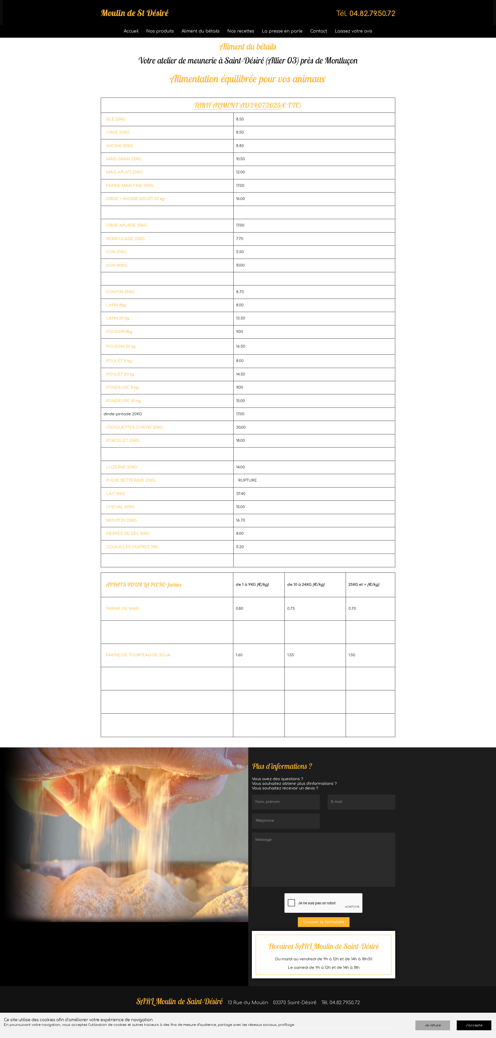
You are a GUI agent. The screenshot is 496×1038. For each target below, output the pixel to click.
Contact (318, 31)
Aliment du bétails (201, 31)
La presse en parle (282, 31)
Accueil (131, 31)
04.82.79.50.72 (372, 14)
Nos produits (160, 31)
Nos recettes (240, 31)
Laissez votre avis (353, 31)
